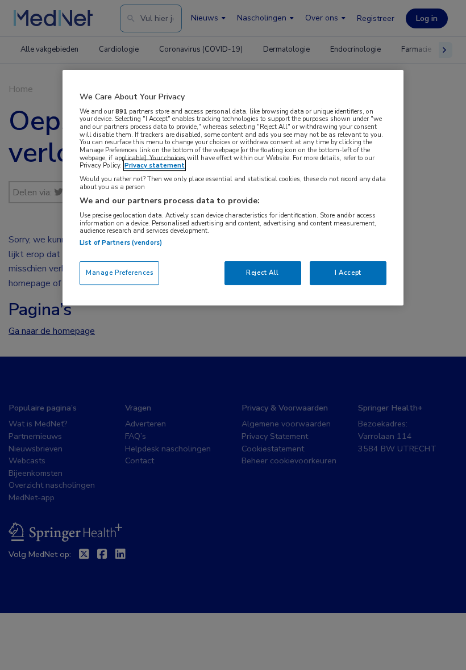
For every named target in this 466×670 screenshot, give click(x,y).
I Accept (348, 272)
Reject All (262, 272)
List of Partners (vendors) (121, 242)
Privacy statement (154, 165)
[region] (233, 187)
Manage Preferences (119, 272)
